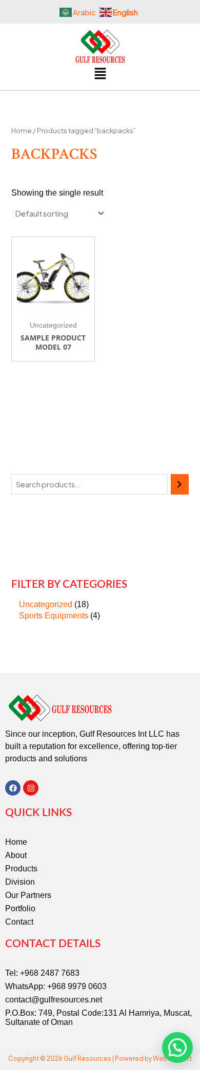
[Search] (180, 484)
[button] (100, 74)
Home (21, 130)
